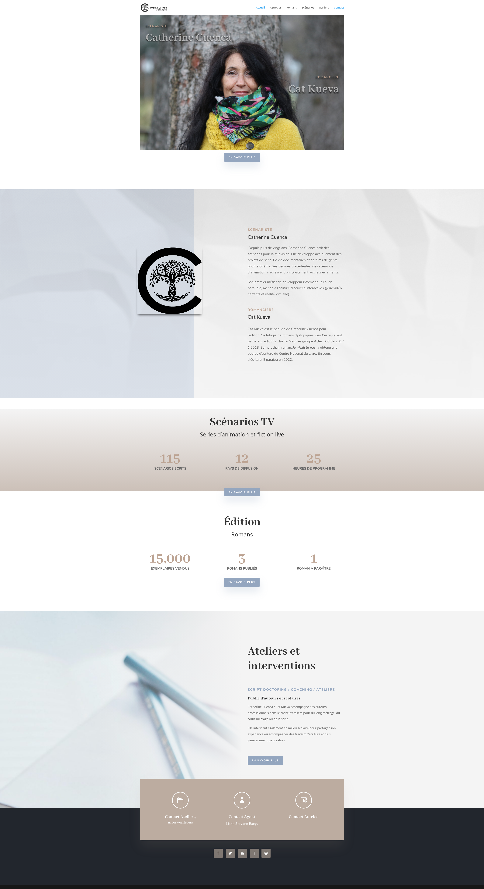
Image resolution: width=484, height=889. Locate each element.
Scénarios (308, 7)
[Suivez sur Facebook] (218, 853)
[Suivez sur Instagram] (266, 853)
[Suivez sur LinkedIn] (242, 853)
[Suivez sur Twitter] (230, 853)
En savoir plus (242, 157)
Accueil (260, 7)
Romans (291, 7)
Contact (339, 7)
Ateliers (324, 7)
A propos (276, 7)
